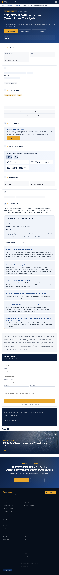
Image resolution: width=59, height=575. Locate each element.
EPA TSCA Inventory (14, 236)
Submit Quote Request (30, 401)
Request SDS (25, 31)
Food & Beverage (7, 528)
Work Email (7, 368)
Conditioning (22, 72)
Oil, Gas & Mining (7, 514)
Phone (8, 379)
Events (25, 542)
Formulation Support (8, 542)
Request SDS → (14, 138)
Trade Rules (26, 553)
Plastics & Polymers (7, 511)
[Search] (15, 2)
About (25, 536)
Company (6, 374)
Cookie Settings (27, 556)
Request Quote (12, 31)
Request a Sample (39, 31)
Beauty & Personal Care (10, 95)
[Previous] (51, 434)
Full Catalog (26, 502)
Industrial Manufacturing (9, 508)
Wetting (15, 72)
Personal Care (6, 502)
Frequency (32, 385)
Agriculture (5, 525)
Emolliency (30, 72)
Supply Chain (6, 539)
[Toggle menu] (55, 2)
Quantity (6, 385)
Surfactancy (8, 72)
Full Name (6, 362)
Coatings (5, 517)
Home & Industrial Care (8, 505)
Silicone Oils (17, 5)
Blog (25, 539)
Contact (26, 545)
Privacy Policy (27, 548)
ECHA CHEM (30, 236)
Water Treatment (7, 519)
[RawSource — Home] (7, 2)
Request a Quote (21, 480)
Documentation (7, 545)
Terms (25, 551)
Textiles (19, 95)
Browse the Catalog (37, 480)
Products (9, 5)
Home (3, 5)
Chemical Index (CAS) (29, 505)
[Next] (55, 434)
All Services (5, 536)
